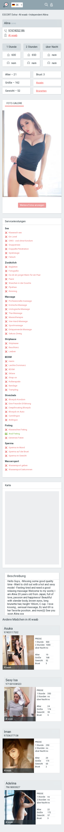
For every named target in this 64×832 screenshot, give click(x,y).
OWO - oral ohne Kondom (21, 241)
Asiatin (39, 82)
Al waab (23, 14)
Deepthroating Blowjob (20, 407)
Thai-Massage (15, 313)
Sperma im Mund (17, 447)
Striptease (13, 343)
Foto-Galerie (14, 103)
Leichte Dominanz (17, 365)
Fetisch (12, 257)
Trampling (13, 389)
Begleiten (13, 267)
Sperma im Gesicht (18, 455)
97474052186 (16, 30)
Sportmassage (16, 325)
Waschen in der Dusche (20, 283)
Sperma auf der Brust (19, 451)
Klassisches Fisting (18, 429)
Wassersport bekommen (20, 469)
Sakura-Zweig (15, 333)
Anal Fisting (14, 433)
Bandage (13, 385)
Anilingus (13, 420)
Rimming (13, 291)
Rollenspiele (14, 381)
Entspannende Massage (20, 329)
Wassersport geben (18, 465)
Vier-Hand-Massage (18, 321)
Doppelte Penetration (19, 249)
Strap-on (13, 377)
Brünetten (41, 90)
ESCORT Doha (9, 14)
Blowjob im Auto (16, 411)
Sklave (12, 373)
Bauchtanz (14, 347)
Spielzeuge (14, 253)
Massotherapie (16, 317)
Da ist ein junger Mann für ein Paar (25, 275)
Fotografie (14, 271)
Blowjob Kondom (17, 399)
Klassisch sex (15, 232)
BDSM (12, 369)
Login (52, 4)
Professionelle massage (20, 301)
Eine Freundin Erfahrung (20, 403)
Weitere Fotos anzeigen (32, 205)
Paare (11, 279)
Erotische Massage (18, 305)
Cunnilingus (14, 416)
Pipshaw (13, 287)
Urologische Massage (19, 309)
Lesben (12, 351)
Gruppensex (14, 245)
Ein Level (13, 236)
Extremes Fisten (16, 438)
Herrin (11, 361)
